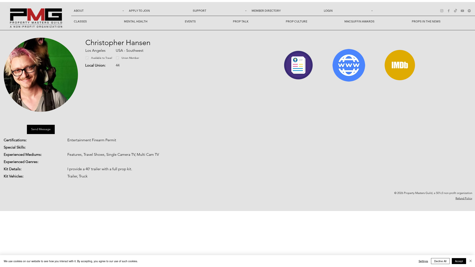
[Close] (470, 261)
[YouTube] (462, 11)
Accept (459, 261)
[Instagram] (442, 11)
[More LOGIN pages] (372, 10)
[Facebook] (449, 11)
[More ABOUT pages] (123, 10)
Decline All (440, 261)
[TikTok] (455, 11)
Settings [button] (423, 261)
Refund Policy (464, 198)
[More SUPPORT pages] (245, 10)
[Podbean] (469, 11)
